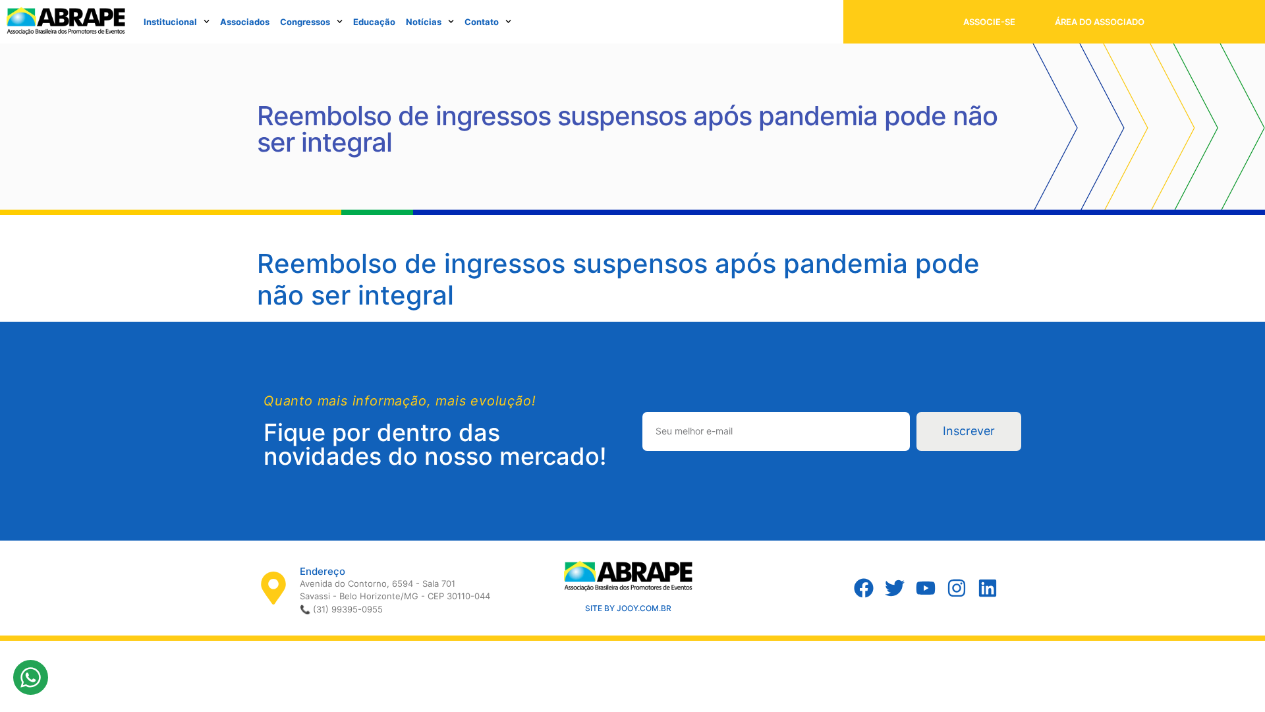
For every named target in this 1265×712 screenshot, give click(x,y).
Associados (244, 21)
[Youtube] (926, 588)
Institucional (170, 21)
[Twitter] (895, 588)
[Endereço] (273, 588)
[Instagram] (956, 588)
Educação (374, 21)
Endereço (322, 571)
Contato (481, 21)
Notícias (423, 21)
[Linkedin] (987, 588)
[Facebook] (864, 588)
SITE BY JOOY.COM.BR (628, 608)
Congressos (305, 21)
